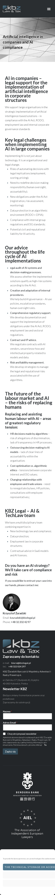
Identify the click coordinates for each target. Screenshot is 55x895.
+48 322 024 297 (17, 666)
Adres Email (10, 722)
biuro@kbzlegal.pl (21, 662)
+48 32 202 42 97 (21, 622)
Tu (45, 745)
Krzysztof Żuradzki (14, 613)
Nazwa (7, 711)
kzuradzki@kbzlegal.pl (22, 617)
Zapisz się (10, 751)
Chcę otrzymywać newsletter (22, 733)
